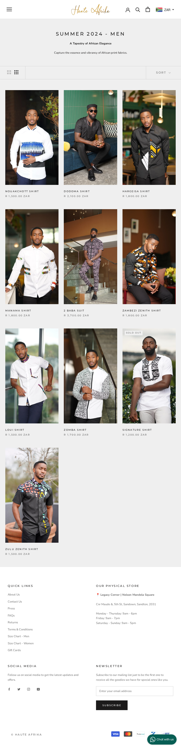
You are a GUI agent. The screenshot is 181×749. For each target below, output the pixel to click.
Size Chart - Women (21, 643)
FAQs (11, 616)
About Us (14, 595)
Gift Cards (14, 650)
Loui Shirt (14, 429)
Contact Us (15, 602)
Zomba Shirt (75, 429)
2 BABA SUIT (74, 310)
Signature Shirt (137, 429)
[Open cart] (148, 9)
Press (11, 609)
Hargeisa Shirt (136, 191)
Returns (13, 622)
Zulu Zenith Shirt (21, 549)
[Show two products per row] (9, 72)
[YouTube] (38, 689)
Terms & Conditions (20, 629)
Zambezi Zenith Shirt (142, 310)
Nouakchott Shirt (22, 191)
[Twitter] (18, 689)
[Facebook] (9, 689)
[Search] (138, 9)
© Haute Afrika (26, 734)
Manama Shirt (18, 310)
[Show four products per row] (16, 72)
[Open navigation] (9, 9)
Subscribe (111, 705)
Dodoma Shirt (77, 191)
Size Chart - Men (18, 636)
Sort (162, 72)
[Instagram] (28, 689)
